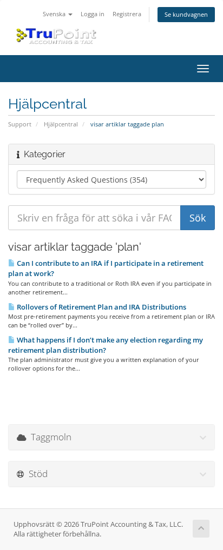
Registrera (127, 14)
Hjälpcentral (61, 124)
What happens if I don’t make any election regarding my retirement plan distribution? (105, 345)
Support (19, 124)
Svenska (55, 14)
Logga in (92, 14)
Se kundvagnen (186, 14)
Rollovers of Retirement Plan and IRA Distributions (100, 307)
